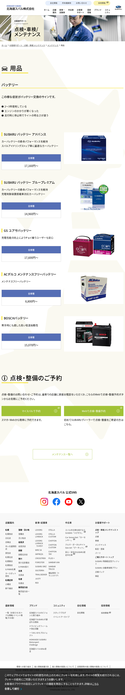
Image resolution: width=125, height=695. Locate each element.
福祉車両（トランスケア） (53, 574)
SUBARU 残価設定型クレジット (107, 562)
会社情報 (53, 3)
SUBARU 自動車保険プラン (106, 567)
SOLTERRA (39, 570)
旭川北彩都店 (23, 562)
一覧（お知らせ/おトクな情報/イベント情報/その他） (14, 615)
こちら (95, 684)
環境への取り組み (23, 666)
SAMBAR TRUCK (52, 567)
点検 (97, 536)
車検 (97, 540)
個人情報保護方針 (41, 666)
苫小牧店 (22, 538)
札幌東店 (9, 561)
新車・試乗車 (41, 522)
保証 (97, 576)
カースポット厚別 (10, 574)
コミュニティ (59, 605)
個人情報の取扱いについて (63, 666)
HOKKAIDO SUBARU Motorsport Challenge (37, 642)
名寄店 (21, 583)
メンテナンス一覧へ (62, 454)
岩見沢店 (22, 546)
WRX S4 (38, 550)
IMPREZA (39, 554)
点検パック (99, 572)
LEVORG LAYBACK (39, 535)
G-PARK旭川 (23, 566)
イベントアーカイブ (61, 616)
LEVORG (38, 530)
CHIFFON (52, 540)
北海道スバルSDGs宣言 (37, 650)
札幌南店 (9, 565)
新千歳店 (9, 588)
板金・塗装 (99, 549)
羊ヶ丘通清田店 (10, 547)
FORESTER (39, 562)
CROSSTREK (40, 558)
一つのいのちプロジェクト (38, 634)
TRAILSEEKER (41, 574)
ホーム (4, 45)
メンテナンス (52, 45)
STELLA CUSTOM (52, 535)
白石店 (8, 538)
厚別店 (8, 553)
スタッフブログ (59, 612)
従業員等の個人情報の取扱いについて (92, 666)
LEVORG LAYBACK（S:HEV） (39, 543)
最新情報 (9, 605)
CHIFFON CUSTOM (52, 546)
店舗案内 (9, 522)
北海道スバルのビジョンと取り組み (38, 614)
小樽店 (8, 584)
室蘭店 (21, 534)
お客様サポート (102, 522)
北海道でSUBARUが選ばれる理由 (38, 620)
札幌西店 (9, 534)
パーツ (98, 553)
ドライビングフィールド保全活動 (38, 627)
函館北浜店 (23, 554)
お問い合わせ (81, 3)
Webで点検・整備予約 (94, 411)
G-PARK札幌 (10, 569)
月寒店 (8, 542)
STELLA (51, 530)
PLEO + (51, 558)
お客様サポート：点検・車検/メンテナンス (27, 45)
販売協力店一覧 (23, 592)
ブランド (33, 605)
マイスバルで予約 (31, 411)
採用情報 (101, 3)
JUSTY (38, 578)
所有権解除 (66, 3)
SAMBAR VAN (54, 562)
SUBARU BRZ (40, 566)
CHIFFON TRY (52, 552)
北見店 (21, 575)
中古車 (68, 522)
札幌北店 (9, 557)
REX (37, 582)
